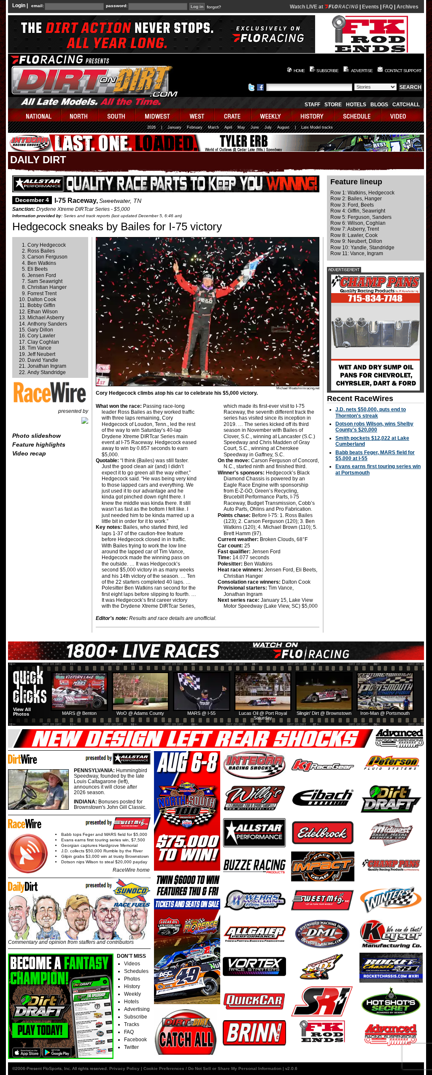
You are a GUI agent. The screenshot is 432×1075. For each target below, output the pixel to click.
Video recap (29, 453)
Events (370, 7)
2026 (151, 127)
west (197, 114)
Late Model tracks (317, 127)
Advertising (137, 1009)
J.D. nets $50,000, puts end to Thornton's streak (370, 412)
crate (232, 114)
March (213, 127)
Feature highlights (38, 444)
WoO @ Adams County (140, 713)
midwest (157, 114)
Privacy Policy (124, 1068)
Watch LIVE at (307, 7)
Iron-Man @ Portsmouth (385, 713)
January (174, 127)
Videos (132, 964)
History (132, 986)
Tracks (131, 1024)
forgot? (214, 7)
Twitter (131, 1047)
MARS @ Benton (79, 713)
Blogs (379, 105)
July (268, 127)
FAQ (388, 7)
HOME (299, 70)
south (116, 114)
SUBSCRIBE (327, 70)
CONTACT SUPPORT (403, 70)
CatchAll (406, 105)
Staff (312, 105)
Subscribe (135, 1017)
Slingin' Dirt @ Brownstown (324, 713)
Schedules (136, 971)
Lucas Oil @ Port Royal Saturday (263, 715)
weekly (271, 114)
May (241, 127)
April (228, 127)
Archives (407, 7)
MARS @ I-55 (201, 713)
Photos (132, 979)
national (35, 114)
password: (116, 6)
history (313, 114)
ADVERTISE (362, 70)
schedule (358, 114)
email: (37, 6)
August (283, 127)
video (403, 114)
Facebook (135, 1040)
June (255, 127)
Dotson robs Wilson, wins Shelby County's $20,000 (374, 427)
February (194, 127)
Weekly (132, 994)
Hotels (356, 105)
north (80, 114)
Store (333, 105)
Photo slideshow (36, 435)
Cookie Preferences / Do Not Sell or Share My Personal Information (212, 1068)
